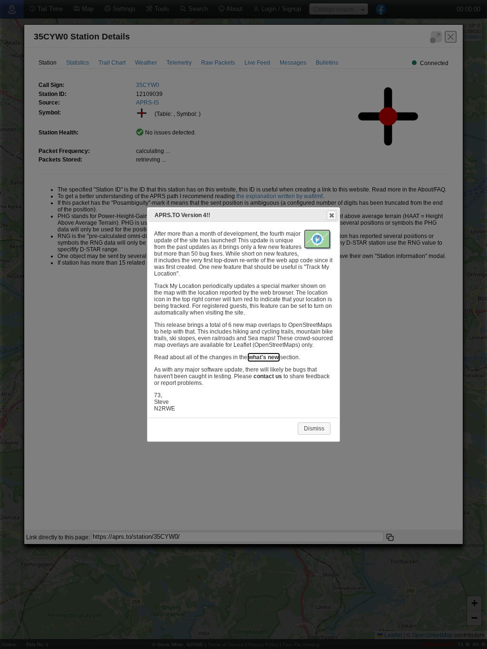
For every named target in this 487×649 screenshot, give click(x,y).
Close (331, 215)
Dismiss (314, 428)
